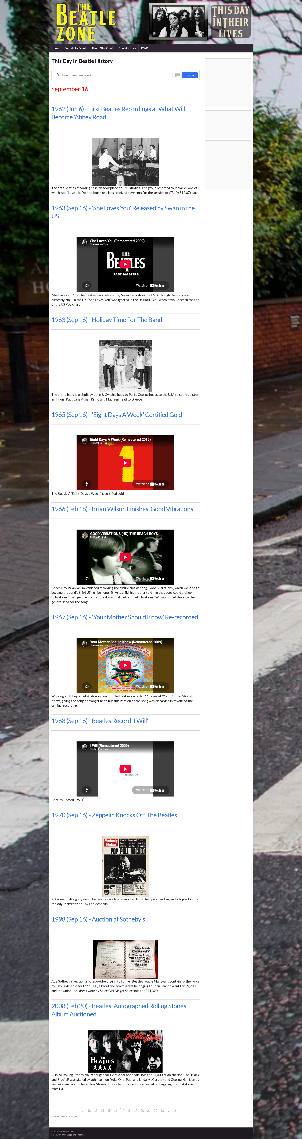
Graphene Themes (75, 1134)
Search (189, 75)
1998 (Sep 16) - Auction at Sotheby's (98, 919)
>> (175, 1111)
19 (135, 1110)
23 (162, 1110)
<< (75, 1111)
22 (155, 1110)
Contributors (127, 48)
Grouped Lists (177, 75)
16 (115, 1110)
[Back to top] (294, 1131)
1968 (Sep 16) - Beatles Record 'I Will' (99, 720)
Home (55, 48)
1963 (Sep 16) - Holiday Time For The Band (106, 319)
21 (148, 1110)
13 (95, 1110)
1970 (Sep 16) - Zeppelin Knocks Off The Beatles (114, 815)
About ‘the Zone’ (102, 48)
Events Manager (69, 1116)
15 (109, 1110)
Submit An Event (75, 48)
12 (89, 1110)
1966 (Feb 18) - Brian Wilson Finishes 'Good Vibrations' (123, 509)
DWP (144, 48)
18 (129, 1110)
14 (102, 1110)
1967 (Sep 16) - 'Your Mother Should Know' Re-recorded (124, 617)
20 (142, 1110)
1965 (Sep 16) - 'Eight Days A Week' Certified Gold (116, 414)
